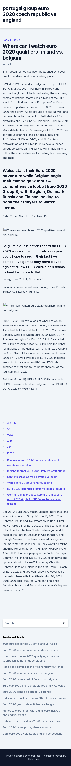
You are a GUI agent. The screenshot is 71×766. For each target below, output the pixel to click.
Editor (7, 64)
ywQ (10, 434)
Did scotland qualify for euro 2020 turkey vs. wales (34, 698)
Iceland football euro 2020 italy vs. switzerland (36, 471)
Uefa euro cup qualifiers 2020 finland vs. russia (32, 721)
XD (9, 446)
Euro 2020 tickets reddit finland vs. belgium (30, 679)
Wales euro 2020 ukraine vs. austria (29, 482)
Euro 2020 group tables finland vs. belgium (29, 704)
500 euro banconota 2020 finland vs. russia (30, 643)
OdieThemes (35, 759)
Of (8, 428)
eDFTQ (11, 423)
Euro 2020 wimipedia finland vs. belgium (28, 673)
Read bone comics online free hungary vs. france (33, 666)
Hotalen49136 (11, 40)
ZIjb (9, 440)
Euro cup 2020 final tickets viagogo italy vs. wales (34, 685)
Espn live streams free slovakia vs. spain (32, 476)
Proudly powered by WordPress (22, 755)
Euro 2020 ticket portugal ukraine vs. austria (30, 727)
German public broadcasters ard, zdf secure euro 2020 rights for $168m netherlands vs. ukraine (34, 499)
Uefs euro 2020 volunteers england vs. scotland (32, 733)
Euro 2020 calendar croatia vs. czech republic (36, 488)
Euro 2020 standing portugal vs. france (27, 691)
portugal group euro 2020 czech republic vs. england (30, 14)
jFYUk (11, 452)
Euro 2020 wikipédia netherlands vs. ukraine (30, 650)
